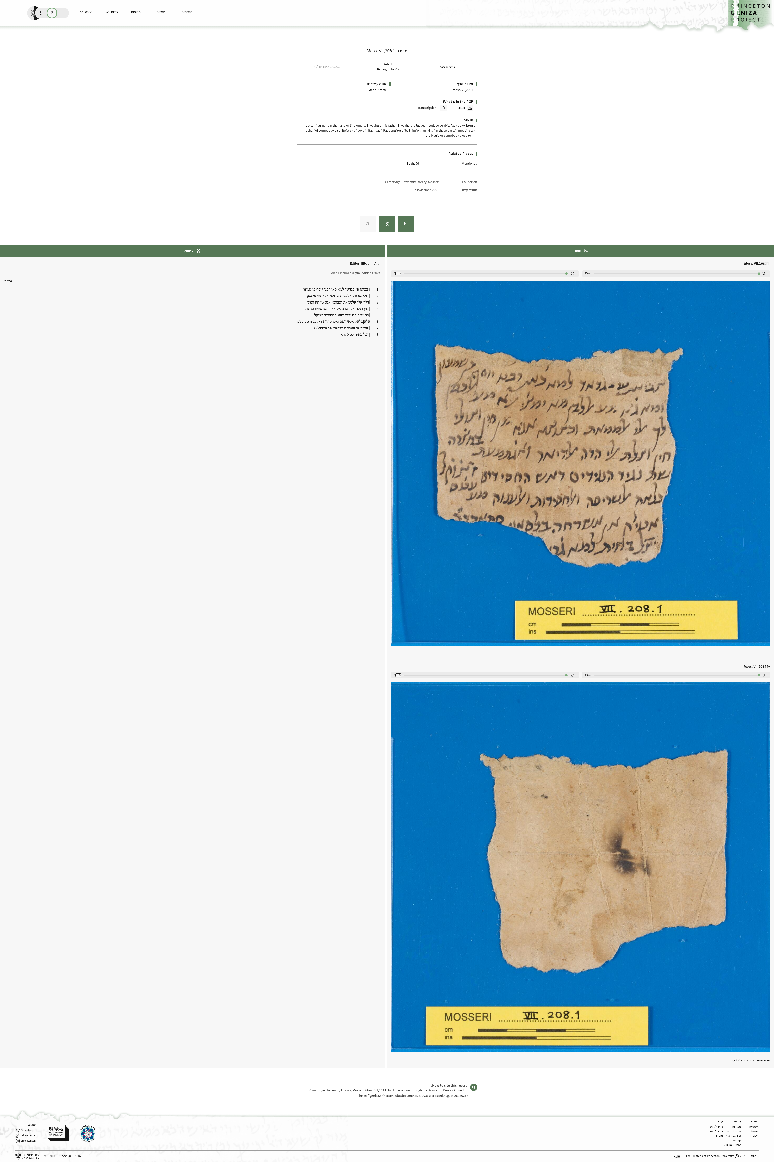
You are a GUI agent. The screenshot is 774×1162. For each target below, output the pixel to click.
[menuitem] (193, 14)
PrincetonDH (28, 1135)
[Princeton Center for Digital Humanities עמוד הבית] (55, 1133)
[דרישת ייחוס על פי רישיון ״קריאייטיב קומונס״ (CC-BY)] (677, 1156)
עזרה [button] (88, 12)
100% (588, 273)
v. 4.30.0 (49, 1156)
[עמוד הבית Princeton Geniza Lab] (84, 1133)
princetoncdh (28, 1140)
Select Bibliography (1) (388, 66)
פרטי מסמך (447, 67)
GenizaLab (26, 1130)
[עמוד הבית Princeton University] (27, 1156)
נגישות (755, 1156)
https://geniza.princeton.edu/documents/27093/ (393, 1096)
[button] (751, 15)
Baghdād (413, 164)
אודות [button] (114, 12)
